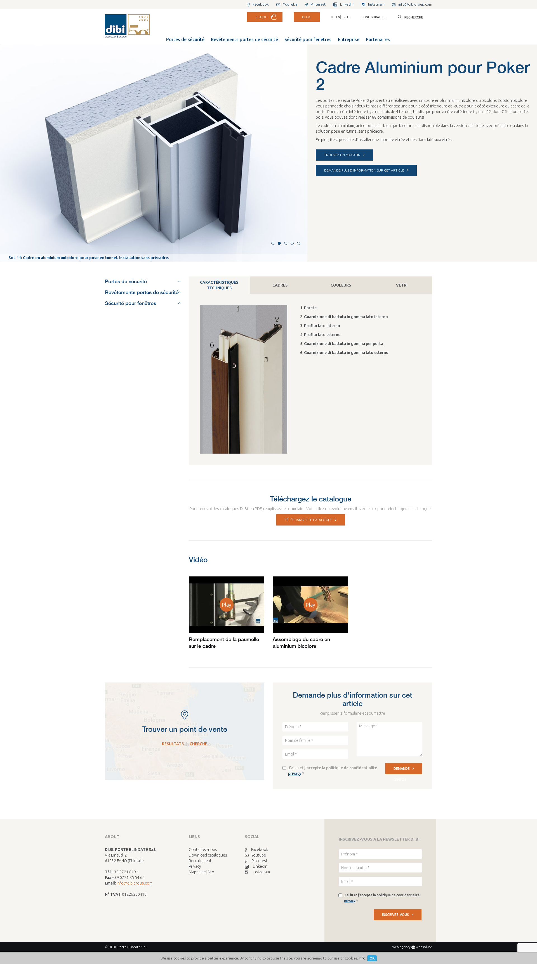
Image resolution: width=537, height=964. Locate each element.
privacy (294, 773)
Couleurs (341, 285)
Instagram (261, 872)
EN (338, 17)
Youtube (258, 855)
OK (372, 958)
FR (343, 17)
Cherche (198, 744)
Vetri (402, 285)
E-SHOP (261, 17)
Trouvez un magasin (342, 155)
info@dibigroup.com (134, 883)
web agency (401, 947)
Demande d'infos (402, 770)
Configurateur (374, 17)
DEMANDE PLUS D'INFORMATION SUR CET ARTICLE (364, 170)
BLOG (306, 17)
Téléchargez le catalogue (308, 520)
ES (348, 17)
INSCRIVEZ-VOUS (395, 914)
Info (362, 958)
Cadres (280, 285)
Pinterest (259, 861)
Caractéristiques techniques (219, 285)
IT (332, 17)
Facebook (259, 849)
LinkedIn (260, 866)
